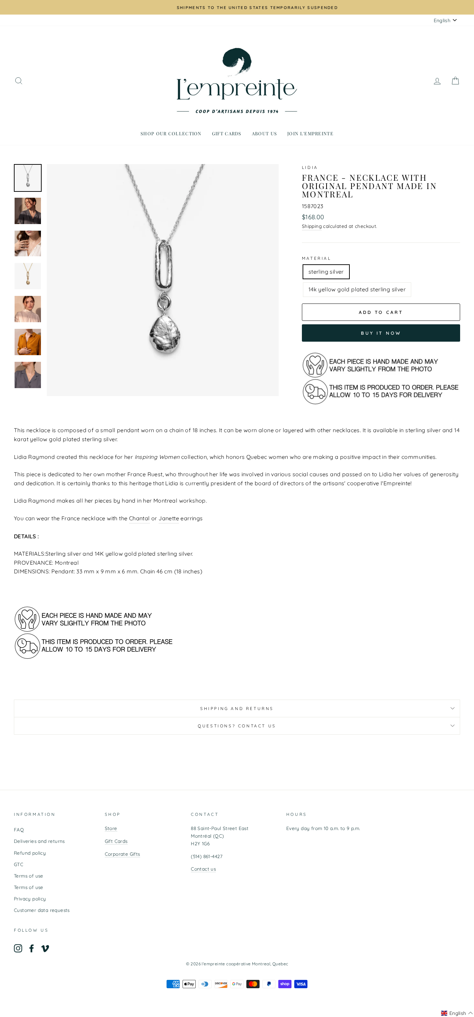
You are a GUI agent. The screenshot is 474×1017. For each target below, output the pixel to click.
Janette (169, 518)
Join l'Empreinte (310, 133)
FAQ (19, 829)
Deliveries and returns (39, 841)
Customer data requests (42, 910)
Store (111, 828)
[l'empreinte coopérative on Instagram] (18, 948)
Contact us (203, 869)
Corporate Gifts (122, 854)
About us (264, 133)
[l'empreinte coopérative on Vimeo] (45, 948)
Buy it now (381, 333)
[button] (457, 1013)
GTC (18, 864)
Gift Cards (116, 841)
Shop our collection (171, 133)
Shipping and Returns (237, 708)
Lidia (310, 167)
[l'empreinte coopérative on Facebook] (31, 948)
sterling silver (326, 271)
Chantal (139, 518)
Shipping (312, 226)
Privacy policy (30, 898)
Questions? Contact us (237, 725)
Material (316, 258)
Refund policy (30, 853)
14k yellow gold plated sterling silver (357, 289)
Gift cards (227, 133)
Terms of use (28, 876)
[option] (237, 7)
